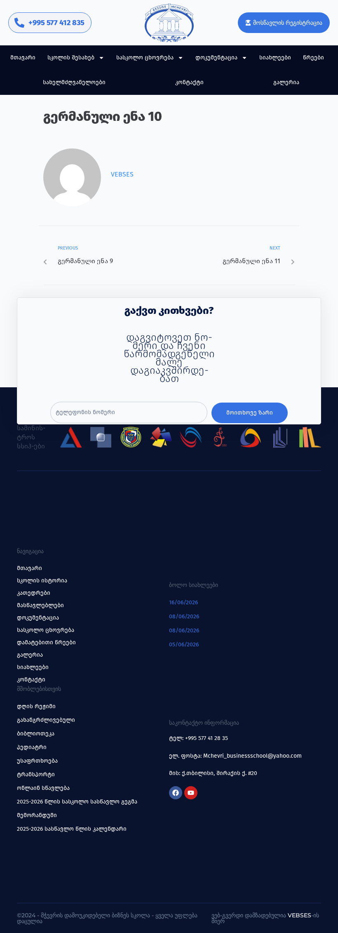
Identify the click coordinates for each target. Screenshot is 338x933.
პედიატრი (32, 747)
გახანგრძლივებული (46, 719)
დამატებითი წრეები (46, 642)
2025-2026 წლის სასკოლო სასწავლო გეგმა (77, 801)
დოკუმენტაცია (216, 57)
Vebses (122, 174)
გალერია (286, 82)
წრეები (313, 57)
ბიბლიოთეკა (35, 733)
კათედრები (33, 592)
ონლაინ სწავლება (43, 788)
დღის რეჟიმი (36, 706)
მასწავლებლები (40, 605)
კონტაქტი (189, 82)
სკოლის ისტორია (42, 580)
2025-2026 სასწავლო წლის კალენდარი (72, 828)
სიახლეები (275, 57)
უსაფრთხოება (37, 760)
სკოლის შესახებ (70, 57)
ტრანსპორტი (36, 774)
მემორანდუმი (37, 815)
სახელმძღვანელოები (74, 82)
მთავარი (22, 57)
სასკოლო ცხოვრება (145, 57)
